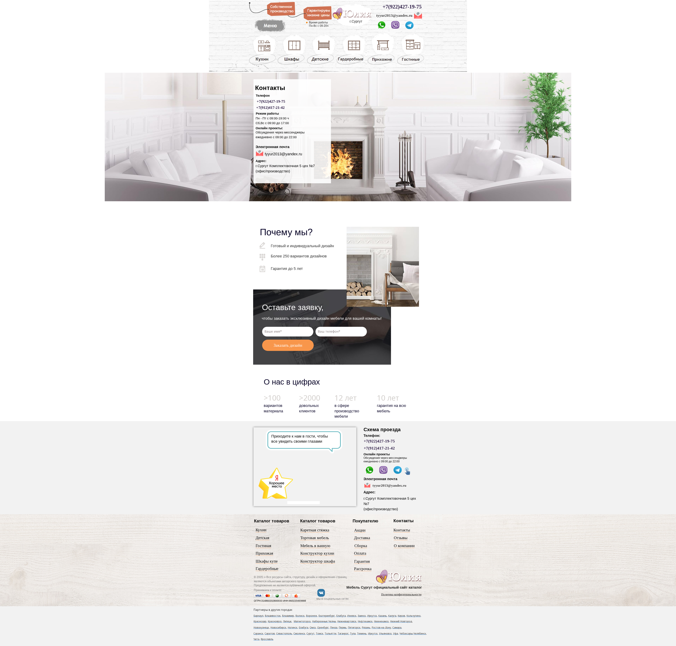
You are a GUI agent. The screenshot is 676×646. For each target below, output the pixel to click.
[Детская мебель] (321, 64)
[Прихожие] (381, 64)
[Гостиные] (410, 65)
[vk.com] (321, 596)
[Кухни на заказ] (262, 64)
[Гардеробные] (351, 64)
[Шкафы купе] (291, 64)
